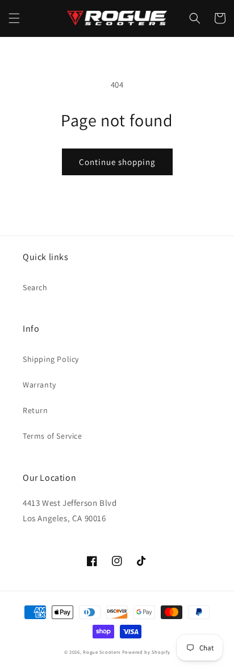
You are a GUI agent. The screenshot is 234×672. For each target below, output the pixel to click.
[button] (14, 18)
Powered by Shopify (146, 652)
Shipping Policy (51, 359)
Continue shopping (117, 161)
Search (35, 287)
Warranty (39, 385)
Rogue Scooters (101, 652)
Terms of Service (52, 436)
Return (35, 410)
